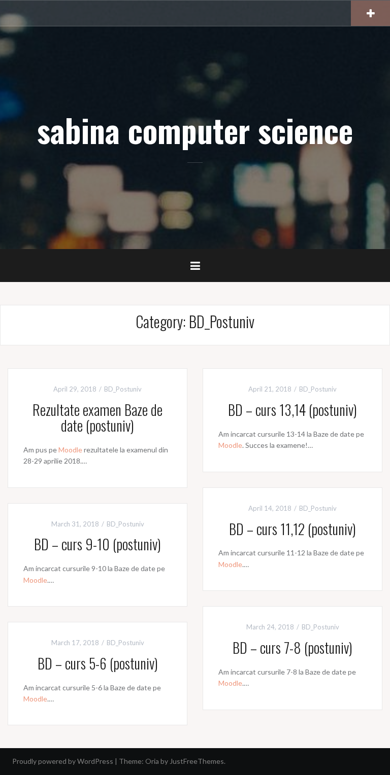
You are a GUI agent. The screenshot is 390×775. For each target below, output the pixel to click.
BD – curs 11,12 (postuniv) (292, 528)
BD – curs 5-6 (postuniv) (98, 663)
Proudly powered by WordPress (62, 761)
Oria (152, 761)
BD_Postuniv (123, 389)
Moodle (70, 449)
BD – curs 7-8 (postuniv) (292, 647)
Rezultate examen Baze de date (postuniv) (97, 417)
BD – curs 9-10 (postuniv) (97, 544)
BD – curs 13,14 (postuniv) (292, 409)
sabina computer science (195, 130)
